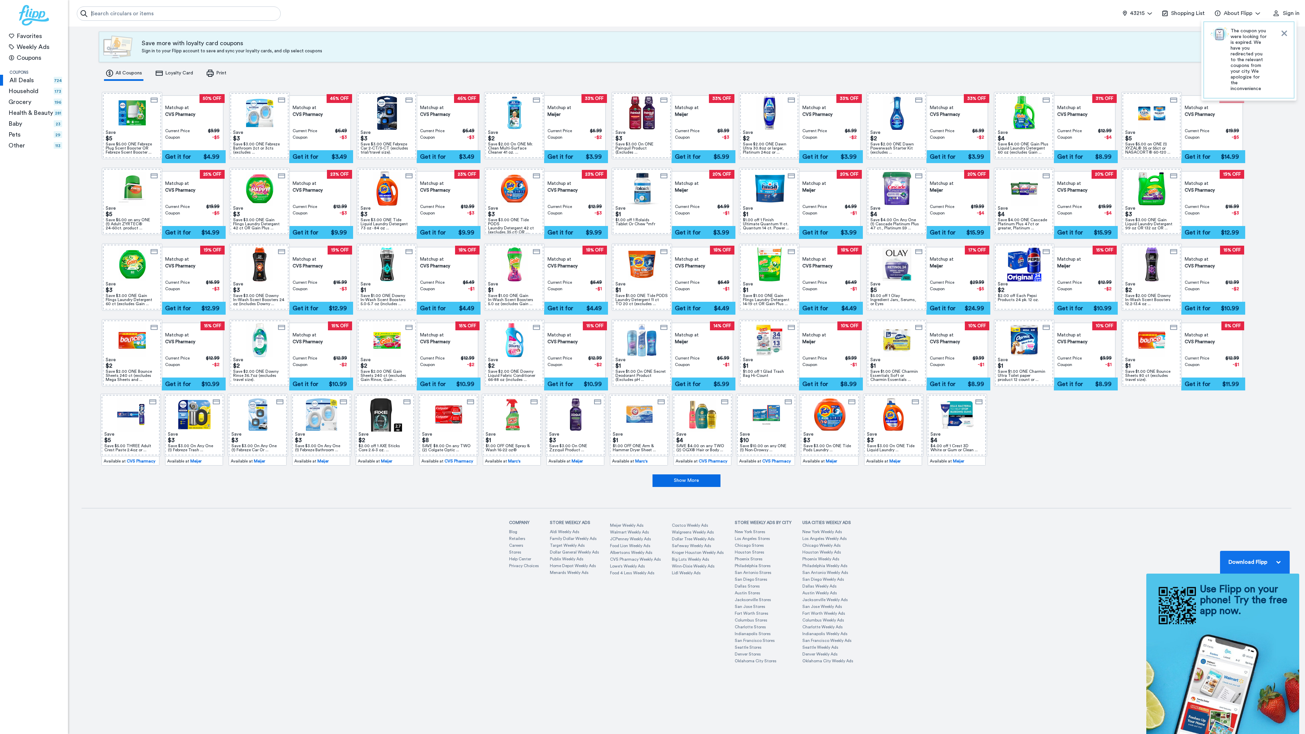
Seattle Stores (748, 647)
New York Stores (750, 532)
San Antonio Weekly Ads (825, 573)
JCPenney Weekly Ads (630, 539)
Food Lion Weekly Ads (630, 546)
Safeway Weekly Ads (691, 546)
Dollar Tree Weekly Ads (693, 539)
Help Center (520, 559)
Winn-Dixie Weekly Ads (693, 566)
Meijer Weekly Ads (627, 525)
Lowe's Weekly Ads (627, 566)
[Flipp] (34, 15)
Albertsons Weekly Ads (631, 552)
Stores (515, 552)
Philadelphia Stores (753, 566)
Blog (513, 532)
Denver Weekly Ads (820, 654)
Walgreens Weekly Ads (693, 532)
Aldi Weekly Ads (564, 532)
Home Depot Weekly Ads (573, 566)
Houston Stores (749, 552)
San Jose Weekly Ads (822, 607)
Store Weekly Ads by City (763, 523)
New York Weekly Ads (822, 532)
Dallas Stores (747, 586)
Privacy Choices (524, 566)
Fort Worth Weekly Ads (823, 613)
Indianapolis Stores (753, 634)
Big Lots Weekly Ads (690, 559)
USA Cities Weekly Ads (826, 523)
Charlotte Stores (750, 627)
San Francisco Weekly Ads (827, 641)
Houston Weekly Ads (821, 552)
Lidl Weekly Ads (686, 573)
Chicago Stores (749, 545)
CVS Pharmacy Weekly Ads (635, 559)
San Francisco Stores (755, 641)
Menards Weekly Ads (569, 573)
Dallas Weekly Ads (819, 586)
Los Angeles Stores (752, 539)
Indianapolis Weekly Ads (825, 634)
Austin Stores (747, 593)
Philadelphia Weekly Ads (825, 566)
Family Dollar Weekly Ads (573, 539)
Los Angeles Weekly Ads (824, 539)
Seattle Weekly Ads (820, 647)
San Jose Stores (750, 607)
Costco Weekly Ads (690, 525)
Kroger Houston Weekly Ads (698, 552)
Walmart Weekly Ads (629, 532)
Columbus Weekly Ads (823, 620)
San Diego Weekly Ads (823, 579)
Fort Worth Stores (751, 613)
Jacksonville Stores (753, 600)
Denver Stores (748, 654)
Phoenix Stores (749, 559)
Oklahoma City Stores (756, 661)
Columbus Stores (751, 620)
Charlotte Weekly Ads (822, 627)
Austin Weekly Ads (819, 593)
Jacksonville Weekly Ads (825, 600)
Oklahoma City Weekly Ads (827, 661)
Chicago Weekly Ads (821, 545)
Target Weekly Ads (567, 545)
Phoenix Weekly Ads (820, 559)
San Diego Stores (751, 579)
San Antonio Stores (753, 573)
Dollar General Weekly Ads (574, 552)
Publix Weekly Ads (567, 559)
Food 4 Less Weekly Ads (632, 573)
